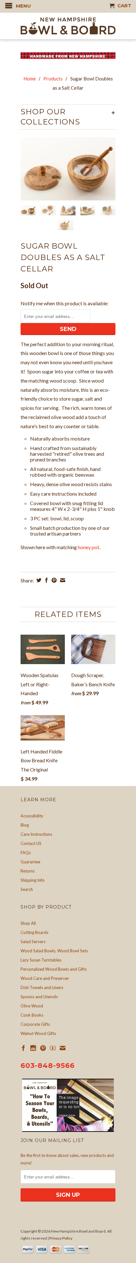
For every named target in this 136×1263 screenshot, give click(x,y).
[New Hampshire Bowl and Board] (68, 26)
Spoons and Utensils (39, 996)
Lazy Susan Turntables (41, 959)
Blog (25, 825)
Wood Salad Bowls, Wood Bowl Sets (54, 950)
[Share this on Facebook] (45, 580)
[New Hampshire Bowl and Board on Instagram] (33, 1048)
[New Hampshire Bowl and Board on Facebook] (23, 1048)
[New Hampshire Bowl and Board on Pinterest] (43, 1048)
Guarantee (30, 861)
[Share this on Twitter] (38, 580)
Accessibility (32, 815)
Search (27, 889)
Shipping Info (33, 880)
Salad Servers (33, 941)
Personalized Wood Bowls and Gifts (54, 969)
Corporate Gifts (35, 1024)
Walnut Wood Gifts (38, 1033)
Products (53, 78)
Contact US (31, 843)
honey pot (88, 547)
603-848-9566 (48, 1065)
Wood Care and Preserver (45, 978)
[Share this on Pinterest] (53, 580)
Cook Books (32, 1015)
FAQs (26, 852)
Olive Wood (32, 1005)
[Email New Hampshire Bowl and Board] (62, 1048)
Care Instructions (36, 834)
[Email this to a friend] (62, 580)
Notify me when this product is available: (64, 303)
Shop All (28, 923)
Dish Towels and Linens (42, 987)
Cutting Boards (34, 932)
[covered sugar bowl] (68, 168)
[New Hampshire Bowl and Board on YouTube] (53, 1048)
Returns (28, 870)
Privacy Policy (60, 1238)
